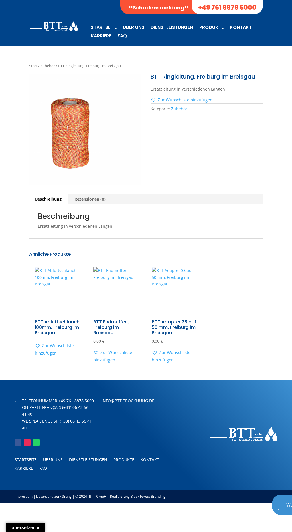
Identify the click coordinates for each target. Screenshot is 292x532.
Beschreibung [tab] (48, 199)
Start (33, 65)
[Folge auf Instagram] (27, 442)
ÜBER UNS (133, 28)
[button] (181, 100)
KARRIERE (101, 36)
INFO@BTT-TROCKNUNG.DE (128, 400)
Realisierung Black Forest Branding (137, 496)
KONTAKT (241, 28)
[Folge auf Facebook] (18, 442)
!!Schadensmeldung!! (158, 7)
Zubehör (47, 65)
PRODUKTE (211, 28)
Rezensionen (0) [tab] (90, 199)
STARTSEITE (104, 28)
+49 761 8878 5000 (227, 7)
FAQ (122, 36)
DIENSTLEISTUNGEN (172, 28)
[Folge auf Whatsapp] (36, 442)
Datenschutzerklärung (54, 496)
